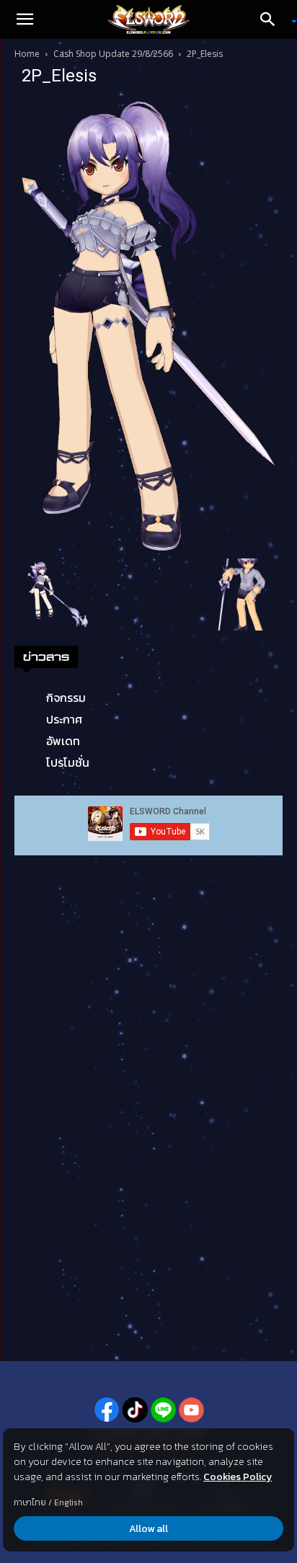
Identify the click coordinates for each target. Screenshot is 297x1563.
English (68, 1502)
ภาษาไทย (30, 1502)
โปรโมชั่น (67, 762)
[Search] (272, 19)
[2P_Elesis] (148, 325)
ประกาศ (64, 719)
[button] (24, 19)
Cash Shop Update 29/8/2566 (113, 54)
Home (27, 54)
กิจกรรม (66, 697)
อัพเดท (63, 740)
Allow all (148, 1528)
